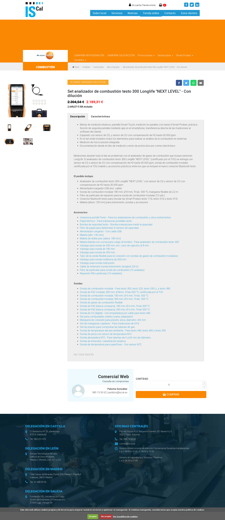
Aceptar (93, 516)
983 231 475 (40, 439)
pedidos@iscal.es (117, 392)
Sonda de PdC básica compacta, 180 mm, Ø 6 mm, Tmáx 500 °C (115, 306)
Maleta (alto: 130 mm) (92, 234)
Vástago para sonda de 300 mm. (98, 252)
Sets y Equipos (113, 67)
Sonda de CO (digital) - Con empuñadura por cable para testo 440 (115, 313)
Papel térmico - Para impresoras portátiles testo (106, 221)
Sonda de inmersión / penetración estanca (103, 341)
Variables (79, 60)
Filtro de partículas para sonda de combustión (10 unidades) (112, 270)
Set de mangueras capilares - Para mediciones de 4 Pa (109, 323)
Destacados (164, 55)
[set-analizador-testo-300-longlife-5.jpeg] (9, 140)
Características (100, 116)
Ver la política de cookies (125, 516)
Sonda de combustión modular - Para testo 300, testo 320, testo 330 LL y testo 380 (125, 288)
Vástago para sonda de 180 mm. (98, 248)
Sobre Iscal (99, 13)
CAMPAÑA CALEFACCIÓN (121, 55)
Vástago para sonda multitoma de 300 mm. (103, 259)
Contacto (170, 13)
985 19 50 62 (99, 392)
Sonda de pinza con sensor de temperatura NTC (106, 334)
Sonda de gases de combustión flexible (101, 302)
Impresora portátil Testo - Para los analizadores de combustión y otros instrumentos (125, 217)
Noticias (133, 13)
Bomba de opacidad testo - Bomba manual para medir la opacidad (116, 224)
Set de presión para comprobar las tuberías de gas (107, 327)
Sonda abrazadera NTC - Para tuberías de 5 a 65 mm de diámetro (115, 337)
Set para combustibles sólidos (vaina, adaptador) (106, 316)
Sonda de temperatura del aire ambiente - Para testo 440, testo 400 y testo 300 (123, 330)
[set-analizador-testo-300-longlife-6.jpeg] (28, 140)
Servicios (116, 13)
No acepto (106, 516)
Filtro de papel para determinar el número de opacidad (109, 227)
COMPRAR (172, 394)
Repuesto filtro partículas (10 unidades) (101, 273)
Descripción (77, 116)
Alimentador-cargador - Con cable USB (101, 231)
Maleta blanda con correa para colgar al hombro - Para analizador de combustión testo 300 (129, 242)
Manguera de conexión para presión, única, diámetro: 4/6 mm (113, 320)
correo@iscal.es (127, 443)
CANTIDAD (142, 378)
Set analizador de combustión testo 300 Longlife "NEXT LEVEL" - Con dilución (155, 67)
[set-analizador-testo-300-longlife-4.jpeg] (47, 126)
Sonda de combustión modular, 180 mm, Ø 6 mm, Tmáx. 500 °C (114, 295)
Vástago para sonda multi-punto (97, 263)
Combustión (98, 67)
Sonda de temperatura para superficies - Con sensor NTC (111, 344)
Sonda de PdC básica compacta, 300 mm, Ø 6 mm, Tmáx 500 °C (115, 309)
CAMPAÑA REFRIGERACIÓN (89, 55)
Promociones (145, 55)
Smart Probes (184, 55)
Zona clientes (189, 13)
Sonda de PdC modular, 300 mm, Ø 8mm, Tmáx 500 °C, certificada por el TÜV (121, 292)
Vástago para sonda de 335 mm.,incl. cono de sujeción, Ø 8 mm (114, 245)
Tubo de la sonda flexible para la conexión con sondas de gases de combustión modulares (129, 255)
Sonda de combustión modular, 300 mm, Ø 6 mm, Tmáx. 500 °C (114, 299)
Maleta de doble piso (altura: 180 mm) (100, 238)
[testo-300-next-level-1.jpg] (28, 99)
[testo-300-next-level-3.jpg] (9, 126)
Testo (77, 67)
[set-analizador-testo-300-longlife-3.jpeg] (28, 126)
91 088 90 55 (40, 482)
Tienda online (151, 13)
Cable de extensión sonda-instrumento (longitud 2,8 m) (109, 266)
